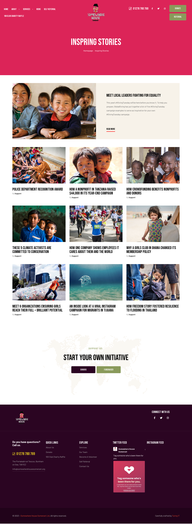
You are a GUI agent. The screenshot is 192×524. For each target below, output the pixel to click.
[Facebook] (152, 8)
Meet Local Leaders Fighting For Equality (133, 95)
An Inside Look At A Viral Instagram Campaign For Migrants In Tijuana (92, 308)
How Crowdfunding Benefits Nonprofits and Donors (152, 191)
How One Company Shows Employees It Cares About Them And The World (94, 250)
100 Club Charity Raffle (14, 16)
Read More (110, 128)
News (38, 9)
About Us (50, 447)
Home (6, 9)
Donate (49, 452)
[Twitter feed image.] (129, 476)
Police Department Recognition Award (37, 189)
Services (26, 9)
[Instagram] (164, 8)
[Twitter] (158, 8)
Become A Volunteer (88, 457)
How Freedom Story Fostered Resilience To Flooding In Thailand (152, 308)
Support (18, 193)
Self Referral (50, 9)
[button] (177, 8)
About (14, 9)
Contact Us (84, 466)
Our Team (83, 452)
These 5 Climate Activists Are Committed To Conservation (31, 250)
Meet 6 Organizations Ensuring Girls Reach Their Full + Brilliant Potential (37, 308)
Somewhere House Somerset (126, 450)
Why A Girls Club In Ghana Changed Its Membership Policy (151, 250)
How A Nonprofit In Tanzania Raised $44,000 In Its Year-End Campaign (92, 191)
